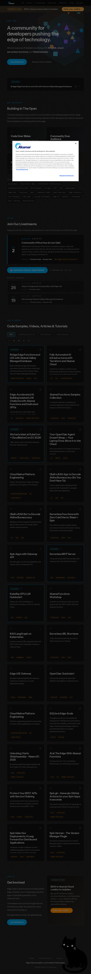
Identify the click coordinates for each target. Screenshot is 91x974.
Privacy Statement (22, 169)
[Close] (75, 143)
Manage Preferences (67, 175)
